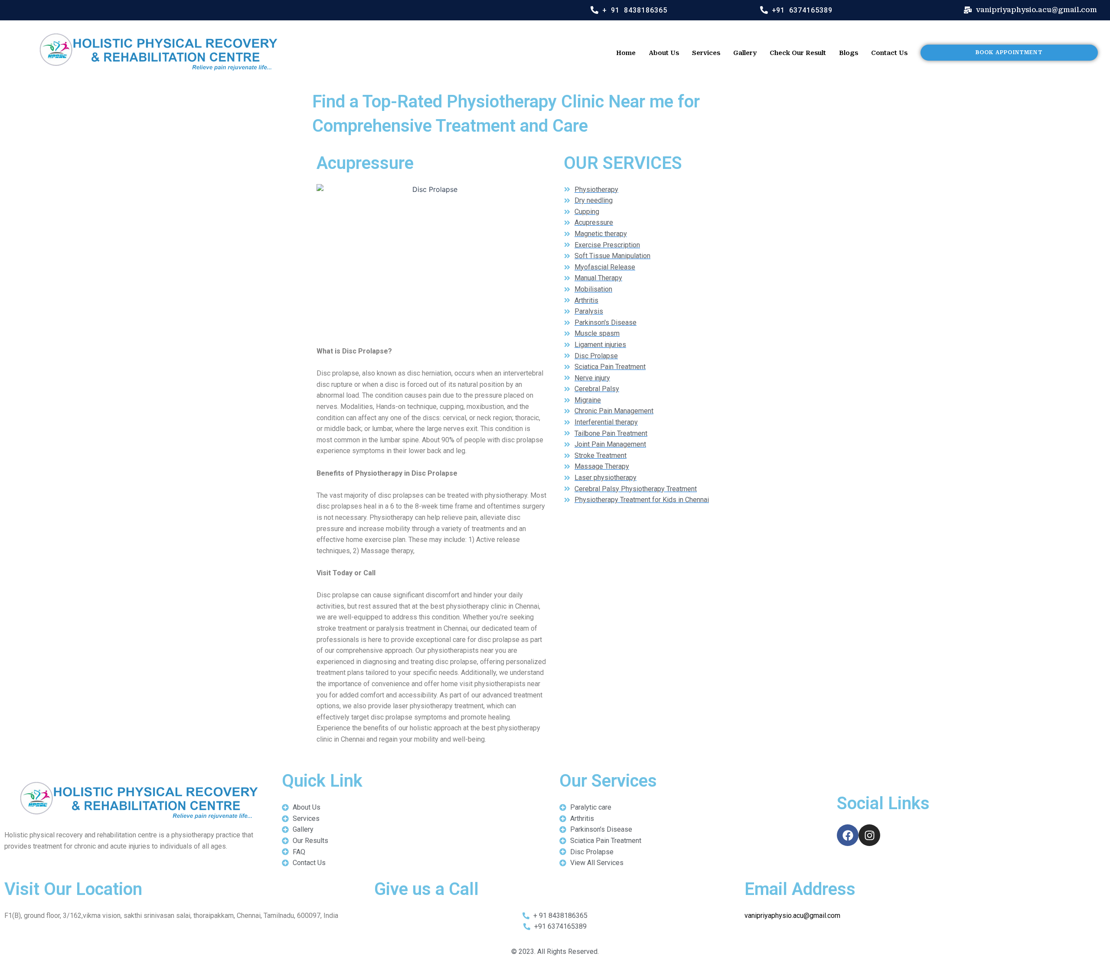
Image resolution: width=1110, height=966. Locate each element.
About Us (664, 52)
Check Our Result (798, 52)
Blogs (848, 52)
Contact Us (889, 52)
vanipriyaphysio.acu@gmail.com (792, 915)
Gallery (745, 52)
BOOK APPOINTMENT (1009, 52)
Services (706, 52)
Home (626, 52)
